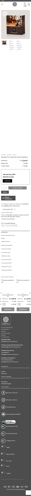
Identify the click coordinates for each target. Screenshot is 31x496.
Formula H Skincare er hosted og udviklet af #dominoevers (13, 479)
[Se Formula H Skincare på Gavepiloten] (15, 422)
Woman (9, 154)
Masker (27, 215)
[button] (2, 4)
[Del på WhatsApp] (2, 225)
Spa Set (9, 219)
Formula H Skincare (10, 223)
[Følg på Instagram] (3, 0)
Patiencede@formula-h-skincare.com (10, 347)
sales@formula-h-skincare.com (12, 206)
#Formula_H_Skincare (11, 400)
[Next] (27, 24)
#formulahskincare (10, 407)
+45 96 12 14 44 (6, 337)
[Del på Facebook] (5, 225)
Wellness (14, 216)
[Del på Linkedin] (16, 225)
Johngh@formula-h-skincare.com (9, 354)
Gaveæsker (15, 215)
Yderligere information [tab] (8, 235)
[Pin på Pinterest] (13, 225)
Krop (24, 215)
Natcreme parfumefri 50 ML (8, 295)
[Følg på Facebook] (1, 0)
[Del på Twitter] (8, 225)
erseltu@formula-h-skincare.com (9, 361)
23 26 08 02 (25, 204)
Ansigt (7, 215)
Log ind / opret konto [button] (25, 5)
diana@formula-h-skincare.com (9, 341)
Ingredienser (4, 381)
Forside (3, 154)
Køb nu (5, 192)
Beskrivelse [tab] (4, 232)
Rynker (14, 154)
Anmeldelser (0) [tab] (5, 241)
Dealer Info (4, 373)
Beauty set (6, 219)
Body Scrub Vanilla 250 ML (23, 295)
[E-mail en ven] (10, 225)
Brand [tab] (3, 238)
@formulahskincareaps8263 (13, 414)
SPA (8, 216)
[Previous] (3, 24)
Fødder (10, 215)
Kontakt (3, 371)
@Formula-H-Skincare (11, 392)
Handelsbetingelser (6, 383)
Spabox (13, 219)
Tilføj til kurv (17, 188)
